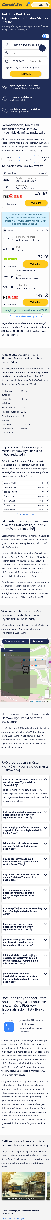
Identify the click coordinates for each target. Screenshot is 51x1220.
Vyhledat (36, 203)
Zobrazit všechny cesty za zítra (27, 316)
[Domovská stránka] (12, 4)
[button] (47, 694)
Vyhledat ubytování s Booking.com (22, 67)
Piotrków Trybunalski (16, 644)
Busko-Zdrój (40, 644)
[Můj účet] (27, 4)
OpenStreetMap (36, 704)
